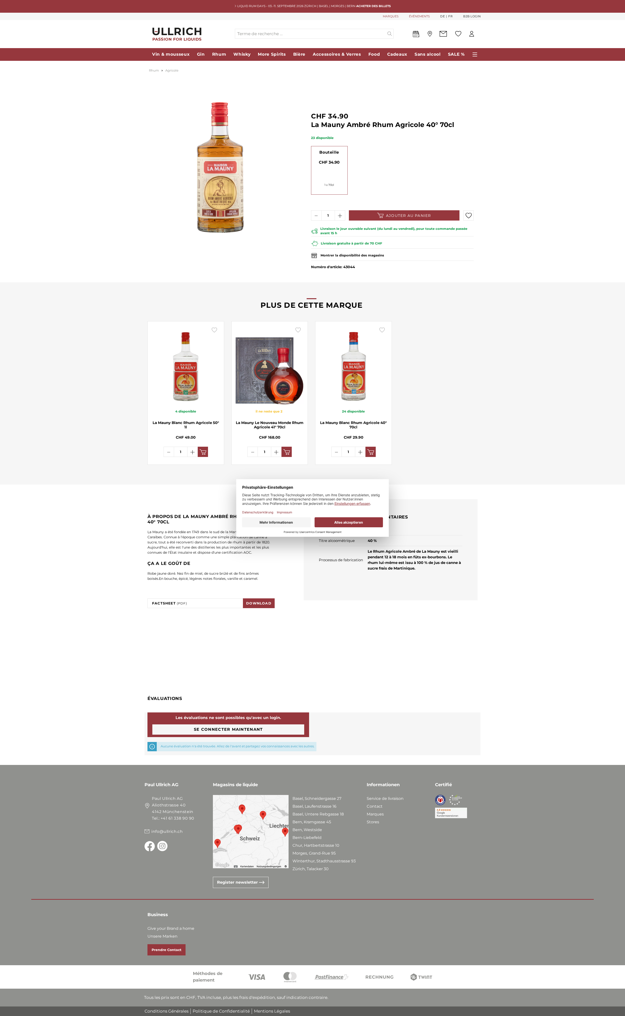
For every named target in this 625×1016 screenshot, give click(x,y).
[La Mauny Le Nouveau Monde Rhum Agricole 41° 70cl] (270, 364)
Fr (450, 16)
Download (258, 603)
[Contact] (443, 34)
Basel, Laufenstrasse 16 (314, 806)
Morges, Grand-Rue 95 (314, 853)
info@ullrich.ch (167, 831)
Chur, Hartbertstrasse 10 (315, 845)
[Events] (416, 35)
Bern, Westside (307, 829)
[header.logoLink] (189, 34)
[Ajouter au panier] (203, 452)
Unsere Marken (162, 936)
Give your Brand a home (170, 928)
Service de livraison (385, 798)
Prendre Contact (166, 950)
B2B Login (472, 16)
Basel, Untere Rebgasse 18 (318, 814)
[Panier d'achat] (480, 33)
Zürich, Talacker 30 (310, 869)
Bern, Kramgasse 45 (311, 822)
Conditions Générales (166, 1011)
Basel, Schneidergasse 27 (316, 798)
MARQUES (390, 16)
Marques (375, 814)
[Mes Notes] (458, 33)
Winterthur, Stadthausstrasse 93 (324, 861)
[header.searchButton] (390, 34)
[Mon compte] (471, 34)
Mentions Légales (272, 1011)
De (442, 16)
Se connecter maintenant (228, 729)
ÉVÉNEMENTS (419, 16)
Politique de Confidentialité (221, 1011)
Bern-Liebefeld (307, 837)
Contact (375, 806)
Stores (373, 822)
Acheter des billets (373, 6)
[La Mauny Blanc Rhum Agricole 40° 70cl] (353, 364)
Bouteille (329, 152)
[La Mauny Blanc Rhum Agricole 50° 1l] (186, 364)
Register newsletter (238, 882)
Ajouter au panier (408, 215)
